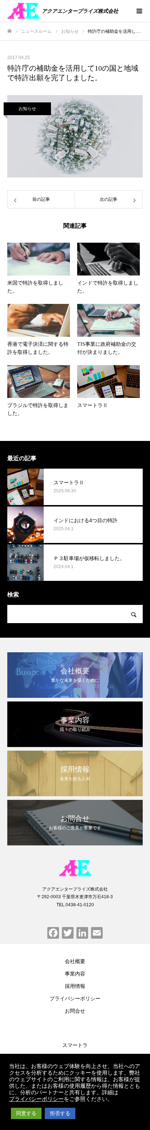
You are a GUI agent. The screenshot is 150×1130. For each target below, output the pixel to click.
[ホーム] (9, 31)
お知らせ (27, 108)
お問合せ (75, 1011)
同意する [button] (26, 1113)
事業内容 (75, 974)
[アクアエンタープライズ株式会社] (75, 868)
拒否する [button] (60, 1113)
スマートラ (75, 1045)
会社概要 (75, 961)
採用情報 (75, 986)
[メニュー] (139, 11)
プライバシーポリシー (75, 998)
